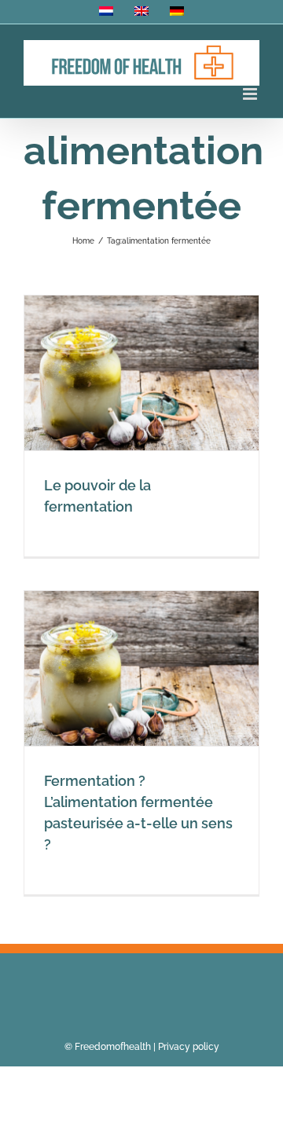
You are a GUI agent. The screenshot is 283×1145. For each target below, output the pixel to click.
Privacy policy (188, 1046)
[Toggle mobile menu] (251, 94)
